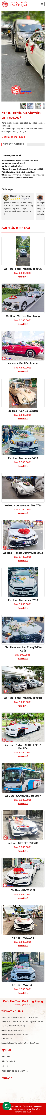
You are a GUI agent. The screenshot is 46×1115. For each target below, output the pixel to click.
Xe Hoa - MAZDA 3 (23, 985)
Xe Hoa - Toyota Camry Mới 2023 (23, 552)
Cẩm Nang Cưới (8, 1061)
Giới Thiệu (5, 1056)
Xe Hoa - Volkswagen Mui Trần (23, 505)
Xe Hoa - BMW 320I (23, 890)
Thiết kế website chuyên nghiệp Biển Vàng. (23, 1109)
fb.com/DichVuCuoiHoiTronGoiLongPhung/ (24, 1043)
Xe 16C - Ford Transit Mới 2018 (23, 697)
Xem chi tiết (23, 277)
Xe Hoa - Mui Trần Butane (23, 363)
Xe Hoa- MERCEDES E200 (23, 843)
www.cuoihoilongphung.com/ (17, 1034)
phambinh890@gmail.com (15, 1030)
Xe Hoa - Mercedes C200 (23, 600)
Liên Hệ (4, 1066)
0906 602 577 (14, 137)
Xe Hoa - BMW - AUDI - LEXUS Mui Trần (23, 747)
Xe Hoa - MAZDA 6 (23, 937)
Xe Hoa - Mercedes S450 (23, 458)
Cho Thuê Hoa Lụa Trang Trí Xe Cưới (23, 649)
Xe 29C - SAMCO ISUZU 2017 (23, 795)
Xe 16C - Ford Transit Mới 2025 (23, 268)
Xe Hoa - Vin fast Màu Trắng (23, 316)
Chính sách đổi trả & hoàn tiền (14, 1071)
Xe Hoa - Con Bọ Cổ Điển (23, 410)
